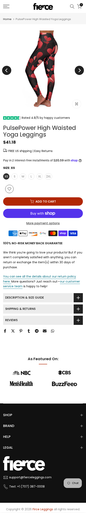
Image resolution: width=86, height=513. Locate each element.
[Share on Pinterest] (21, 331)
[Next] (79, 70)
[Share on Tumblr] (29, 331)
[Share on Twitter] (13, 331)
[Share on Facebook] (5, 331)
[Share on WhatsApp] (52, 331)
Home (7, 19)
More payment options (43, 223)
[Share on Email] (45, 331)
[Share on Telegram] (37, 331)
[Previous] (6, 70)
